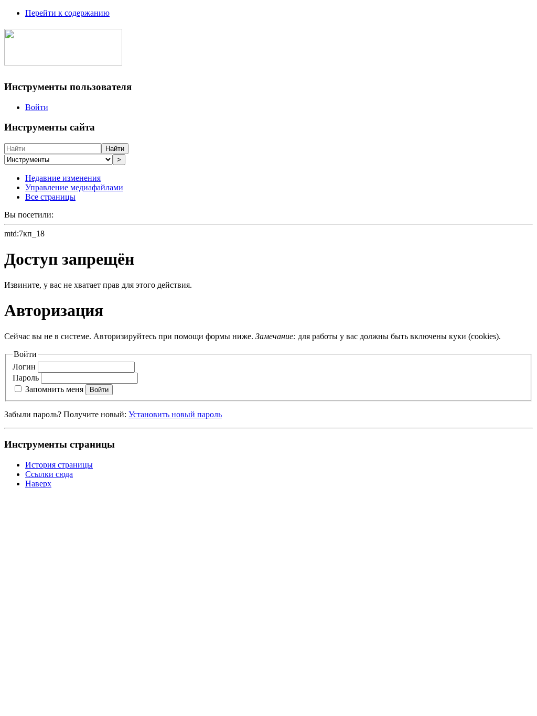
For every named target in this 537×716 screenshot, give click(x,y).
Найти (114, 149)
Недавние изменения (63, 177)
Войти (36, 107)
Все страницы (50, 196)
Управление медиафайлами (74, 187)
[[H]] (63, 59)
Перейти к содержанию (67, 12)
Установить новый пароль (175, 414)
